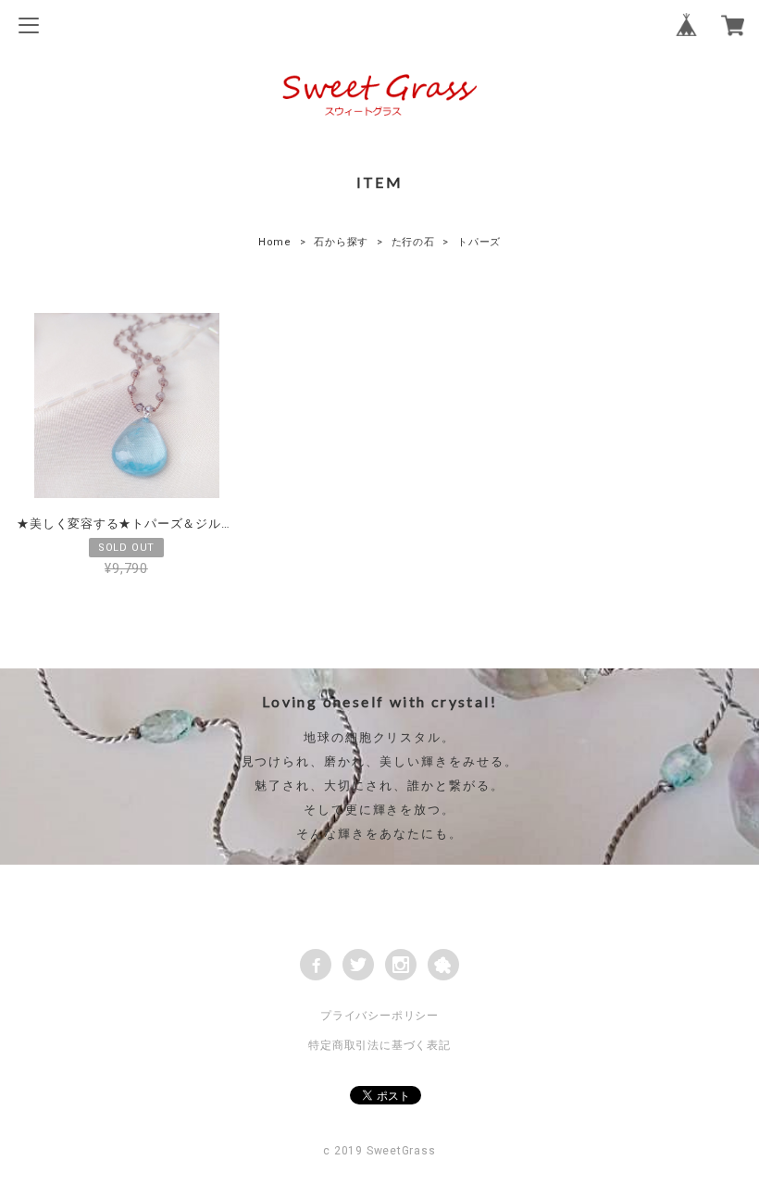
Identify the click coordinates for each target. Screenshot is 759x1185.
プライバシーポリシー (379, 1015)
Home (275, 242)
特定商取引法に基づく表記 (379, 1045)
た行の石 (413, 242)
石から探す (341, 242)
